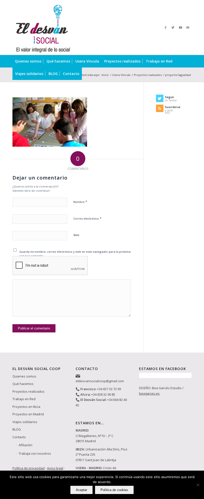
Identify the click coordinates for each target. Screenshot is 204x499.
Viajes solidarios (24, 422)
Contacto (19, 437)
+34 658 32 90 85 (103, 394)
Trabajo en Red (24, 399)
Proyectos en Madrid (28, 414)
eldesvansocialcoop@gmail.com (100, 381)
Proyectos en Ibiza (26, 406)
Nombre (80, 201)
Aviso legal (55, 468)
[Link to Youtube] (180, 27)
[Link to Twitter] (173, 27)
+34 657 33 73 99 (109, 389)
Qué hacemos (23, 383)
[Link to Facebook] (165, 27)
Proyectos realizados (28, 391)
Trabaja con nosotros (35, 453)
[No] (197, 484)
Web (76, 235)
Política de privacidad (28, 468)
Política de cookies (114, 490)
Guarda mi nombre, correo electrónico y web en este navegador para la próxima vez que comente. (75, 254)
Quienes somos (24, 376)
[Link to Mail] (188, 27)
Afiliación (25, 445)
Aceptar (81, 490)
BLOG (16, 429)
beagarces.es (149, 393)
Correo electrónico (87, 218)
